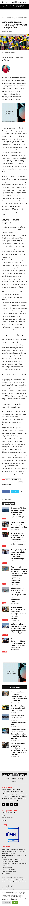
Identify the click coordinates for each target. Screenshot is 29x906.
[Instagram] (7, 804)
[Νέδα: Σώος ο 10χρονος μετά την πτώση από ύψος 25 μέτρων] (5, 707)
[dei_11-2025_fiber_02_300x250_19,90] (14, 112)
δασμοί (8, 479)
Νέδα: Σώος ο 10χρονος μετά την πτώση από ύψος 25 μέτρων (19, 708)
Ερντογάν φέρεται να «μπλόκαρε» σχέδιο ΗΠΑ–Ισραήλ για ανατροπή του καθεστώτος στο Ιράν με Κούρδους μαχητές (18, 538)
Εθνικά (4, 584)
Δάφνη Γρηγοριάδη (16, 479)
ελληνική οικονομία (7, 482)
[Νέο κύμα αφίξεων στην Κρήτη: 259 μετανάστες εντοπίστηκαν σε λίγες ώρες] (5, 717)
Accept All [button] (15, 902)
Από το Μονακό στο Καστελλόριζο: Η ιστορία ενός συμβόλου (19, 525)
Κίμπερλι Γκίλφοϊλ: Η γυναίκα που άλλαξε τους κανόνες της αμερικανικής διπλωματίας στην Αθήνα (18, 555)
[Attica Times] (14, 774)
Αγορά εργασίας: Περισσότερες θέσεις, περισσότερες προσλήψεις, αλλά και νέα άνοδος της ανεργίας (18, 612)
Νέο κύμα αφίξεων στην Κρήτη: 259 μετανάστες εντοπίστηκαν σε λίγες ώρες (18, 719)
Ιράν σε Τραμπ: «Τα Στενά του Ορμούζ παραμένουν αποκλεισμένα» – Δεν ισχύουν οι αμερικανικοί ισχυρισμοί (18, 594)
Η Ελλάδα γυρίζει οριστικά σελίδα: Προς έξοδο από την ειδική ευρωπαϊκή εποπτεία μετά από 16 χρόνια (18, 628)
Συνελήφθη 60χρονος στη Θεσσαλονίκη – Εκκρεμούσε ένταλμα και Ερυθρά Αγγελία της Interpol (19, 733)
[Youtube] (16, 804)
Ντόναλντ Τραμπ (6, 484)
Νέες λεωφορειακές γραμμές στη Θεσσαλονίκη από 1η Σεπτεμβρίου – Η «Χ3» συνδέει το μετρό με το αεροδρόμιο (19, 749)
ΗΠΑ (20, 482)
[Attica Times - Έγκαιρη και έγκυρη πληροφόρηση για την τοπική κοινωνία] (15, 2)
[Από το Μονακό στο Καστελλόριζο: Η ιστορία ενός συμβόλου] (5, 524)
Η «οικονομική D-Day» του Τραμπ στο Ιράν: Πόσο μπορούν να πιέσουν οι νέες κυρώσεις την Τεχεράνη (19, 512)
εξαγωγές (15, 482)
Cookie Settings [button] (6, 902)
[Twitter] (11, 804)
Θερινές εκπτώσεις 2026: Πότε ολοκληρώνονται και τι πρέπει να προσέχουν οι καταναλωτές (19, 696)
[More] (21, 491)
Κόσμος (4, 518)
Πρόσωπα (4, 563)
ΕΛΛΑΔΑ (4, 529)
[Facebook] (3, 804)
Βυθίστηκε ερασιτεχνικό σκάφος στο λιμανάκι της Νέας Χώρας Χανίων (15, 6)
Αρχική (3, 17)
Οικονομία (8, 17)
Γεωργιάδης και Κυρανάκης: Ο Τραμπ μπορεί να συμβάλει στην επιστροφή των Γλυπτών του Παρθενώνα (18, 644)
